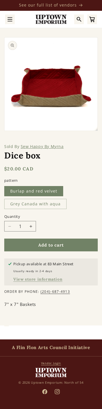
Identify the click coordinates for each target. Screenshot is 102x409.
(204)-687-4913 (55, 291)
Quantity (12, 216)
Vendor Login (51, 363)
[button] (10, 19)
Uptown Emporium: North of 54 (57, 382)
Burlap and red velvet (33, 191)
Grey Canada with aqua (35, 203)
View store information (37, 279)
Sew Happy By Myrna (42, 146)
